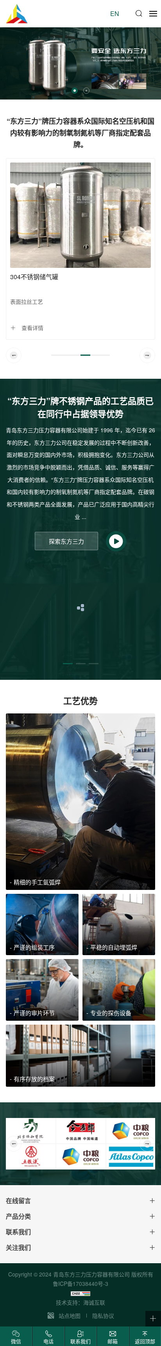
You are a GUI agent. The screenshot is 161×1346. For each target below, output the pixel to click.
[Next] (147, 355)
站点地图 (69, 1315)
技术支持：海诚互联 (80, 1302)
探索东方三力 (66, 541)
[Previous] (13, 355)
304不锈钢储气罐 (34, 276)
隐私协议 (103, 1315)
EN (114, 13)
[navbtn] (153, 13)
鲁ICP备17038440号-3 (80, 1283)
